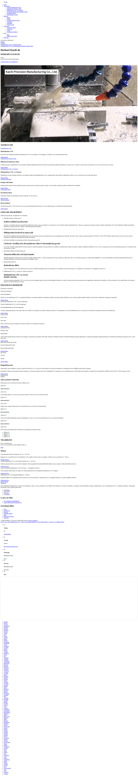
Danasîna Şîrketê (11, 27)
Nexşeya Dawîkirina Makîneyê (29, 522)
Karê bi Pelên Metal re (43, 522)
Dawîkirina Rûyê (11, 13)
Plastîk (8, 19)
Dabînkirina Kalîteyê (12, 32)
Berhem (6, 16)
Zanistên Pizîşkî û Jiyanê (13, 20)
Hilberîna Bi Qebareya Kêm (14, 9)
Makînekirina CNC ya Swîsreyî (15, 10)
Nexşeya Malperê (33, 520)
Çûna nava (6, 26)
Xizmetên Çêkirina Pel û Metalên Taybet (17, 12)
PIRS (2, 447)
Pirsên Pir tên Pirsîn (12, 36)
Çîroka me (9, 29)
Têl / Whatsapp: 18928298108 (11, 501)
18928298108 (7, 534)
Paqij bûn (6, 37)
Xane (5, 4)
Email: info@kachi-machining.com (12, 502)
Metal (8, 17)
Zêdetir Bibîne (4, 157)
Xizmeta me (7, 6)
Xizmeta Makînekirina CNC (14, 7)
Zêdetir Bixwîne (5, 459)
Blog (8, 34)
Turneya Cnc (52, 522)
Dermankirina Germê (12, 14)
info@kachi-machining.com (11, 546)
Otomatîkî (9, 23)
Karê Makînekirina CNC (14, 522)
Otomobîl (9, 22)
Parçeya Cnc (4, 522)
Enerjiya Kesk (10, 24)
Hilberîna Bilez (60, 522)
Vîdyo (8, 30)
